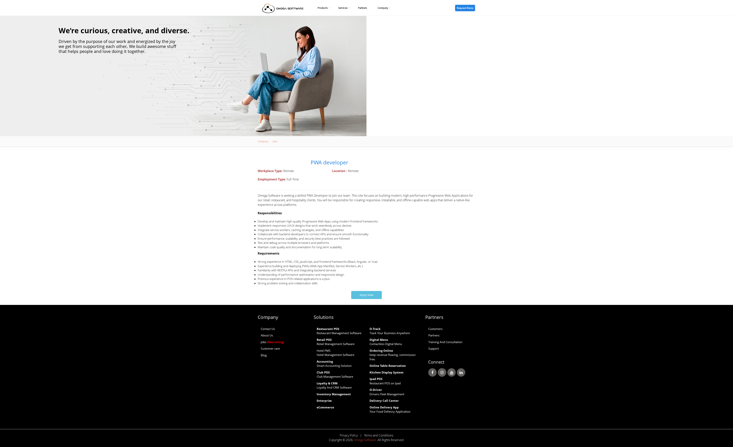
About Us (267, 335)
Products (323, 8)
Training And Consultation (445, 342)
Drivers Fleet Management (387, 392)
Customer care (270, 348)
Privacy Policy (349, 435)
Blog (264, 355)
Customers (435, 329)
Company (383, 8)
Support (433, 348)
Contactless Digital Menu (386, 342)
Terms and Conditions (378, 435)
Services (342, 8)
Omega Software (365, 440)
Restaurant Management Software (339, 331)
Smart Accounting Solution (334, 364)
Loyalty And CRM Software (334, 385)
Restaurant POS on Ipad (385, 381)
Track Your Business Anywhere (390, 331)
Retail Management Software (335, 342)
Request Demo (465, 8)
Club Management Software (335, 374)
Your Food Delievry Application (390, 409)
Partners (362, 8)
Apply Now (366, 295)
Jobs (272, 342)
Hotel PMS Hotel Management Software (335, 353)
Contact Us (268, 329)
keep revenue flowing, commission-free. (393, 355)
